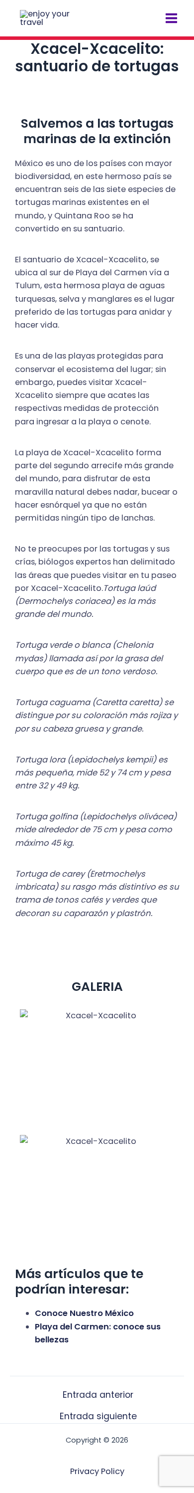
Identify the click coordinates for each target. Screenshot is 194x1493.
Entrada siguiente (98, 1416)
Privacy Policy (97, 1471)
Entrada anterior (98, 1395)
